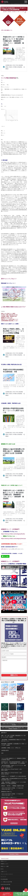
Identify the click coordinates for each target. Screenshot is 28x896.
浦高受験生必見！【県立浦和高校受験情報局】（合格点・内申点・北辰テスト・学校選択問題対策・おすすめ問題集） (13, 762)
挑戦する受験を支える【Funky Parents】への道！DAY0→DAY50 (11, 770)
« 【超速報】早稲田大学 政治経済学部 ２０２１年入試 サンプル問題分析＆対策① (14, 724)
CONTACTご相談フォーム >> (6, 894)
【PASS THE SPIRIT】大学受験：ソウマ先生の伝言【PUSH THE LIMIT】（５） (12, 789)
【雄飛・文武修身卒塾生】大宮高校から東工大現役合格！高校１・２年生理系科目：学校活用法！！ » (14, 728)
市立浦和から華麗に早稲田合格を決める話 (9, 314)
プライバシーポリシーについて (7, 874)
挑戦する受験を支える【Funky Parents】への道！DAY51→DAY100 (11, 773)
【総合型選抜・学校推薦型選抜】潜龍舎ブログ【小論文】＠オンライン (13, 740)
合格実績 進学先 (5, 750)
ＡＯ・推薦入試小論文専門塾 (6, 881)
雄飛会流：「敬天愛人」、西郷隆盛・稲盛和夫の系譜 (12, 785)
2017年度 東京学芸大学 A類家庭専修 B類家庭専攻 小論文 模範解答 (12, 714)
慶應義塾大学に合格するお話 (6, 317)
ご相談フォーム (4, 871)
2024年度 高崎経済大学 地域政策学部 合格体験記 (4, 694)
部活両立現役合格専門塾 (5, 884)
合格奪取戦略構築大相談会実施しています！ (9, 320)
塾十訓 (2, 869)
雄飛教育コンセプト (4, 863)
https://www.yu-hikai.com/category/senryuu (13, 538)
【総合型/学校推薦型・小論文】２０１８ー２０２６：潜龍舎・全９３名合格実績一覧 (13, 766)
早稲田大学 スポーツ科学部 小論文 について (9, 319)
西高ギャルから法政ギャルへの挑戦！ (8, 313)
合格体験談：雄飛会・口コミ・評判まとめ (10, 747)
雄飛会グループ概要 (4, 866)
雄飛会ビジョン (4, 861)
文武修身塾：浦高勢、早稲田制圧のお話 (9, 316)
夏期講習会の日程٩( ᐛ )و (6, 791)
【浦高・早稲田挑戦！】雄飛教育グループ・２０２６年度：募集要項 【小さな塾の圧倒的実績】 (13, 783)
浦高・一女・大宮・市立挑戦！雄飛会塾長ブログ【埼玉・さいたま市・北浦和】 (13, 736)
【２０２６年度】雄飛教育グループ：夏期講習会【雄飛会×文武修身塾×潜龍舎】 (13, 759)
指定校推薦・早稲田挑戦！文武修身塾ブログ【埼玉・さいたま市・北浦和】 (13, 744)
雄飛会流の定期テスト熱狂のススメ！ (9, 797)
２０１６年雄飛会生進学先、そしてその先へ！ (12, 693)
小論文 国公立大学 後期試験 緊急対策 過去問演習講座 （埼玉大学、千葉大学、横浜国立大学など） (20, 696)
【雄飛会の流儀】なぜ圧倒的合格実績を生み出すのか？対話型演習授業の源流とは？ (13, 779)
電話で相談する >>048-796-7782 (21, 894)
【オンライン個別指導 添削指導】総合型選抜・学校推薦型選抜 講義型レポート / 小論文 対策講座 (4, 716)
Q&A (2, 753)
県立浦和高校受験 (4, 879)
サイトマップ (3, 876)
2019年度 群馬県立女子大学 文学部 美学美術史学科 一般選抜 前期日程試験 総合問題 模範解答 (20, 716)
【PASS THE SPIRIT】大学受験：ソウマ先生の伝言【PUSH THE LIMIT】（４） (12, 794)
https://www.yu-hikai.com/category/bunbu (13, 534)
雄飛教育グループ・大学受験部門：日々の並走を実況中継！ (13, 776)
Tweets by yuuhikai (4, 858)
